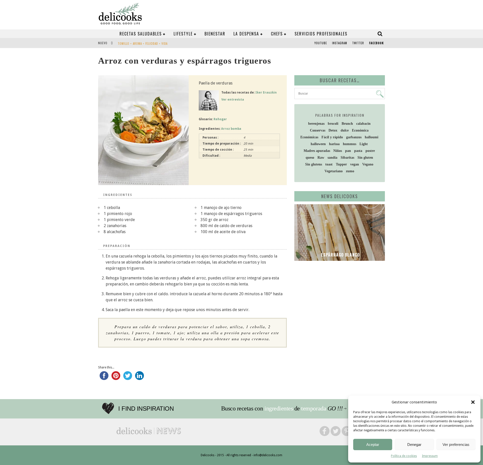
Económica (360, 130)
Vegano (367, 164)
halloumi (371, 137)
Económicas (309, 137)
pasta (358, 151)
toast (329, 164)
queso (310, 157)
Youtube (320, 43)
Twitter (358, 43)
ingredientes (278, 408)
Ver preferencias (455, 444)
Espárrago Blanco (340, 255)
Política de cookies (404, 456)
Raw (320, 157)
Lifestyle (183, 34)
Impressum (430, 456)
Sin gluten (365, 157)
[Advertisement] (338, 303)
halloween (318, 144)
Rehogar (220, 119)
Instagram (339, 43)
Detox (333, 130)
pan (348, 151)
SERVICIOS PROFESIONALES (321, 34)
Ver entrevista (232, 99)
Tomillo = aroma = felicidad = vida (143, 43)
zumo (350, 171)
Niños (337, 151)
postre (370, 151)
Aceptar (372, 444)
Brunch (347, 123)
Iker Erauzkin (266, 92)
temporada (313, 408)
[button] (472, 402)
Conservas (317, 130)
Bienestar (215, 34)
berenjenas (316, 123)
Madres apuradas (317, 151)
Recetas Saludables (140, 34)
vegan (354, 164)
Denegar (414, 444)
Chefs (277, 34)
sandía (332, 157)
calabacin (363, 123)
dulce (345, 130)
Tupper (341, 164)
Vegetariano (334, 171)
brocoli (333, 123)
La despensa (246, 34)
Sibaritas (347, 157)
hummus (349, 144)
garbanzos (353, 137)
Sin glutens (313, 164)
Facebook (376, 43)
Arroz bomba (231, 129)
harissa (334, 144)
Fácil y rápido (332, 137)
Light (363, 144)
